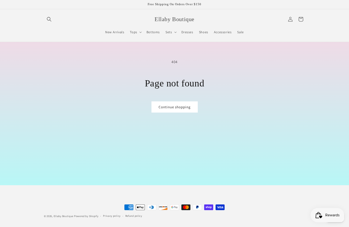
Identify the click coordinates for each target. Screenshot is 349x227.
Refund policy (133, 216)
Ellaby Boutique (64, 216)
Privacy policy (112, 216)
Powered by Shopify (86, 216)
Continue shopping (175, 107)
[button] (49, 19)
